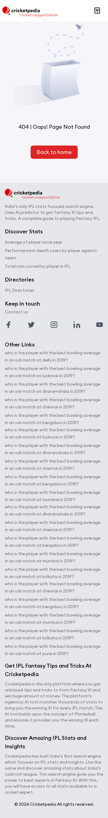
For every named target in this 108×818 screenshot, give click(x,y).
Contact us (16, 312)
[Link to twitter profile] (31, 325)
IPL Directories (19, 290)
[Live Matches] (97, 10)
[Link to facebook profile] (8, 325)
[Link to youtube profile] (99, 325)
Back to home (54, 152)
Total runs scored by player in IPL (37, 266)
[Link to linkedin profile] (76, 325)
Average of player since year (33, 242)
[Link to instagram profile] (54, 325)
